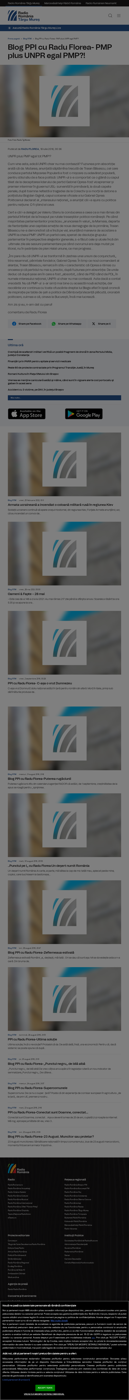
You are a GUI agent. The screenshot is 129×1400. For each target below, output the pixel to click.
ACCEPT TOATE (45, 1388)
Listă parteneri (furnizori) (16, 1380)
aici (93, 1338)
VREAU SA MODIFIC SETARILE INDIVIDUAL (44, 1394)
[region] (64, 1350)
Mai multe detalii (59, 1320)
